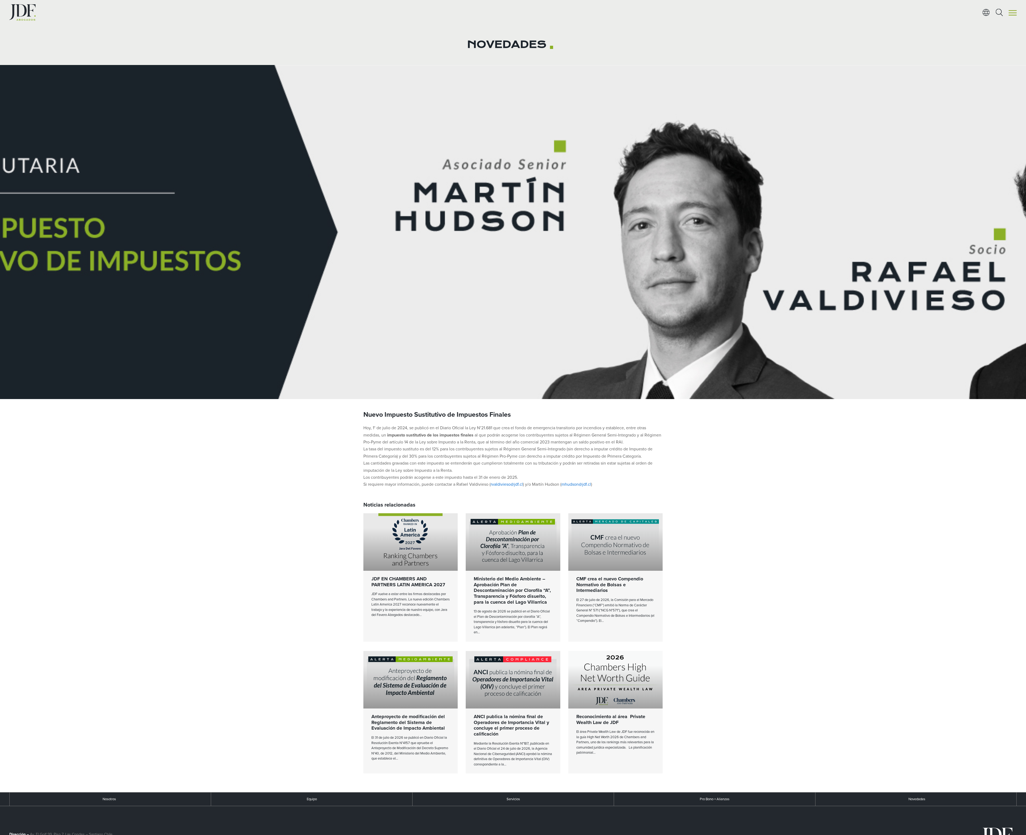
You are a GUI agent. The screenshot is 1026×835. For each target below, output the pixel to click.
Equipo (312, 799)
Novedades (916, 799)
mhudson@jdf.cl (576, 484)
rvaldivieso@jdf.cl (507, 484)
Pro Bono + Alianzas (714, 799)
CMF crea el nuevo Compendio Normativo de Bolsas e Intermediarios (609, 584)
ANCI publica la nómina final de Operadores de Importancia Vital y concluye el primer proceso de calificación (511, 725)
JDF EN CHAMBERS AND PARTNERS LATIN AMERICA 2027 (408, 581)
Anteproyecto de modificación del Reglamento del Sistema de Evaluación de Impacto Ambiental (408, 722)
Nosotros (109, 799)
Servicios (513, 799)
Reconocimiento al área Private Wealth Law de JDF (610, 719)
